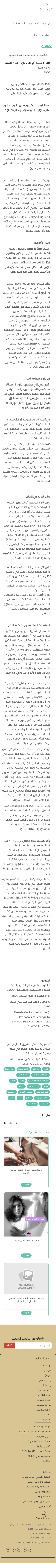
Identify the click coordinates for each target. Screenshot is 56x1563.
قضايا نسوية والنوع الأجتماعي (22, 55)
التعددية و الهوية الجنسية (39, 1487)
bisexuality (9, 1069)
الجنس (12, 1081)
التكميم (21, 1086)
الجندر (22, 1081)
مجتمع (28, 1098)
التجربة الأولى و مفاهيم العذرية (36, 1451)
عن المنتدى (44, 35)
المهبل (46, 1086)
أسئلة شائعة (19, 23)
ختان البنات (44, 1104)
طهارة (12, 1098)
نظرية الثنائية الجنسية (40, 1075)
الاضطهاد (11, 1092)
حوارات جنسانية (44, 1405)
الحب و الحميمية (43, 1436)
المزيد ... (26, 1185)
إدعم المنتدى (45, 1380)
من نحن (47, 1370)
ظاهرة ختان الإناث (42, 1098)
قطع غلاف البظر (42, 1092)
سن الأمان (46, 1472)
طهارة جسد (32, 1104)
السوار (46, 1069)
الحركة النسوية (23, 1069)
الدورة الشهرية (44, 1496)
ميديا (29, 23)
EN (35, 35)
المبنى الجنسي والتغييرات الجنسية (35, 1431)
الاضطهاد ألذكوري (26, 1092)
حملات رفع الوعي (43, 1492)
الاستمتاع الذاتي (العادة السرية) (36, 1477)
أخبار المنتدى (45, 1390)
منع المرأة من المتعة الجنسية (38, 1081)
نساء (20, 1098)
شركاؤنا (47, 1375)
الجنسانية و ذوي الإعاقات (39, 1456)
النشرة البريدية (44, 1400)
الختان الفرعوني (34, 1086)
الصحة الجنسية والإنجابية (39, 1441)
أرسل (9, 1345)
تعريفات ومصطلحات (41, 1426)
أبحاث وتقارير (45, 1506)
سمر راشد (36, 1069)
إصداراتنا (47, 1385)
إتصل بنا (47, 1415)
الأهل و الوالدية (44, 1446)
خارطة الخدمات (44, 1410)
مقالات (37, 23)
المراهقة (47, 1461)
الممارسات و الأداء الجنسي (39, 1482)
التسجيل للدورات (43, 1395)
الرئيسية (46, 23)
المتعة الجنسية (23, 1075)
